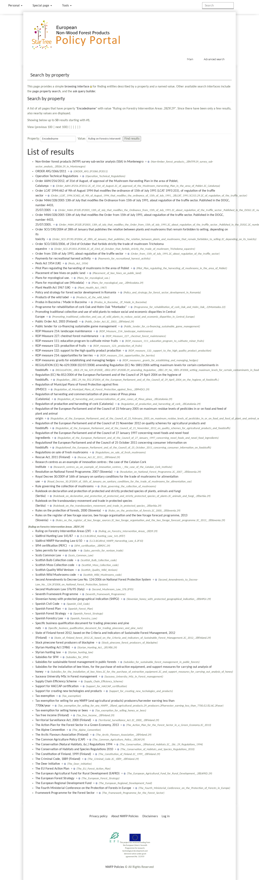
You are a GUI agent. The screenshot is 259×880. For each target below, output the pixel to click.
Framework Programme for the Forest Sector (65, 793)
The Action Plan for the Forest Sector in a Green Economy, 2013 (77, 725)
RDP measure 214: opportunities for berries (64, 355)
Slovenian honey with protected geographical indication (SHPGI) (77, 599)
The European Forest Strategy (54, 778)
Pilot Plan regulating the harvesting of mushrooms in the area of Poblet (82, 268)
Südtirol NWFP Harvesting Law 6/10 (58, 541)
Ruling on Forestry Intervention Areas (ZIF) (63, 531)
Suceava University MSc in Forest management (66, 676)
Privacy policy (98, 816)
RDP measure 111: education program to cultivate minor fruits (76, 341)
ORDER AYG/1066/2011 (50, 171)
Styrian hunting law (48, 652)
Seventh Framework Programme (56, 594)
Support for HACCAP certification (57, 686)
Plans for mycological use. (52, 278)
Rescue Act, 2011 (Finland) (52, 457)
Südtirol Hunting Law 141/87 (54, 536)
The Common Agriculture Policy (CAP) (60, 739)
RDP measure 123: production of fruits (60, 346)
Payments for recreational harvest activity (63, 258)
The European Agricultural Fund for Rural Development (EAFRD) (77, 773)
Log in (166, 816)
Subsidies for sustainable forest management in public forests (75, 662)
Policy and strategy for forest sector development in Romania (75, 292)
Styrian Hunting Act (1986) (52, 647)
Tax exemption (45, 696)
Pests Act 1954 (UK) (48, 263)
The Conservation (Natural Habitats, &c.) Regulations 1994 (73, 744)
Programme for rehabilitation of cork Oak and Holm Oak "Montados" (80, 307)
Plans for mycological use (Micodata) (59, 283)
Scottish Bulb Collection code (54, 560)
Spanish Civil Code (47, 604)
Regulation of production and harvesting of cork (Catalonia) (74, 404)
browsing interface (77, 86)
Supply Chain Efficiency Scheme (56, 681)
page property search (46, 91)
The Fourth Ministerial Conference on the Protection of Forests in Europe (83, 788)
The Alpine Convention (50, 730)
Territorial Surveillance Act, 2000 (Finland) (63, 720)
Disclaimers (150, 816)
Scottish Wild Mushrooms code (55, 575)
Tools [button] (66, 5)
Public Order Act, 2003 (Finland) (56, 321)
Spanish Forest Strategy (50, 613)
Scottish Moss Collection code (54, 565)
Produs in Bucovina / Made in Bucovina (61, 302)
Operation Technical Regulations (56, 176)
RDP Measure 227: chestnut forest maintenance (66, 336)
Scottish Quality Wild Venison (54, 570)
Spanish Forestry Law (49, 618)
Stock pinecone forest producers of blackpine (64, 642)
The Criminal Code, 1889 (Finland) (57, 759)
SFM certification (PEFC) (51, 545)
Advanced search (214, 59)
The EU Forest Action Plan (52, 768)
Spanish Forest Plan (48, 608)
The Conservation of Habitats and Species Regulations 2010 (74, 749)
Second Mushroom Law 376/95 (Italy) (60, 589)
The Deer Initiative (47, 764)
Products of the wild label (52, 297)
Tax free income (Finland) (52, 715)
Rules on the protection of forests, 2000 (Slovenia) (68, 510)
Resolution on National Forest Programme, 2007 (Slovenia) (74, 472)
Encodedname (86, 108)
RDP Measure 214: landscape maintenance (63, 331)
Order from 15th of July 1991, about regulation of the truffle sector (79, 253)
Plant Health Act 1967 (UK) (52, 287)
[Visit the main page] (81, 35)
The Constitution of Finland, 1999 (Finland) (63, 754)
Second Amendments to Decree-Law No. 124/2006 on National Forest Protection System (93, 579)
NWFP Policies (114, 867)
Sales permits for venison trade (55, 550)
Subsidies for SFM (46, 657)
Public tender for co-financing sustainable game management (76, 326)
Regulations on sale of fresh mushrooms (61, 452)
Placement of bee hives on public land (60, 273)
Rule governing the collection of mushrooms (64, 486)
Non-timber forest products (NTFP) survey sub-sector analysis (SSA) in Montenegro (89, 161)
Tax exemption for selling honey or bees (61, 710)
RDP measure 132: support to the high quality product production (78, 350)
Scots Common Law (48, 555)
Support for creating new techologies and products (68, 691)
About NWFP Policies (124, 816)
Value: (82, 138)
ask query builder (84, 91)
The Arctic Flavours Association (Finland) (61, 734)
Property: (34, 138)
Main (190, 59)
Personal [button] (14, 5)
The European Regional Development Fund (63, 783)
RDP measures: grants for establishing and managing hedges (75, 360)
